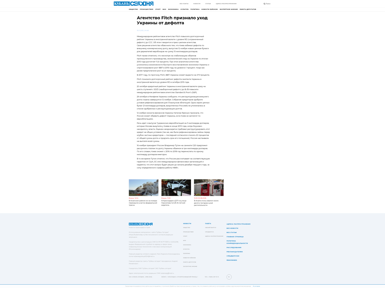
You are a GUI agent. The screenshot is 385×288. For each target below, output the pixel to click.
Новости (196, 3)
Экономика (173, 9)
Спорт (158, 9)
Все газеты (184, 3)
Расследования (234, 247)
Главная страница (235, 237)
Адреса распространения (226, 3)
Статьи (208, 3)
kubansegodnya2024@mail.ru (144, 256)
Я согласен (256, 286)
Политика (195, 9)
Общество (133, 9)
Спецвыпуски (233, 256)
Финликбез (232, 260)
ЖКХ (164, 9)
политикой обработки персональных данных (176, 286)
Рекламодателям (235, 252)
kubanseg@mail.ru (167, 273)
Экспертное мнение (229, 9)
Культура (185, 9)
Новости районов (209, 9)
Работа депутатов (248, 9)
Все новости (232, 228)
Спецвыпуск (209, 232)
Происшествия (146, 9)
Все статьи (232, 232)
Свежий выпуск (210, 227)
